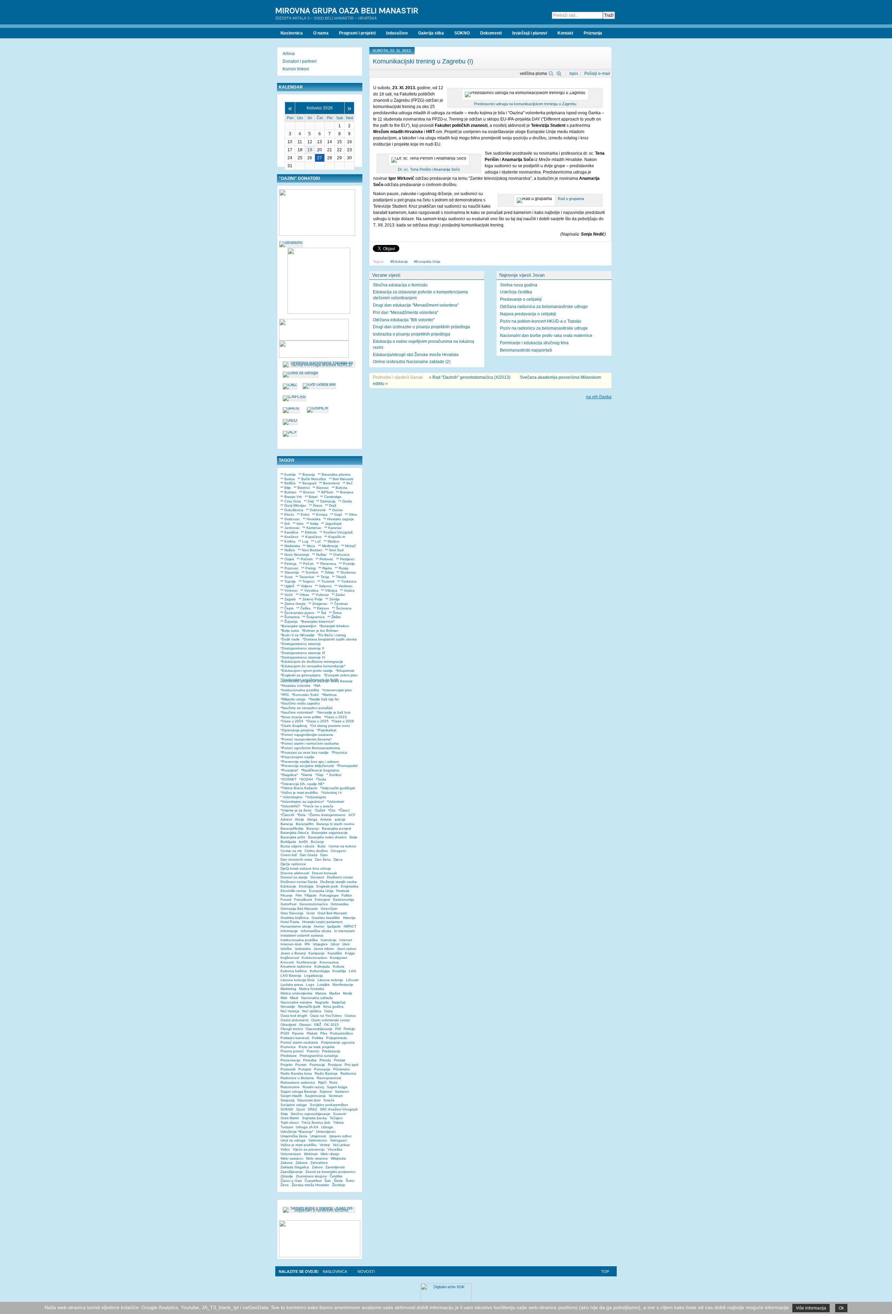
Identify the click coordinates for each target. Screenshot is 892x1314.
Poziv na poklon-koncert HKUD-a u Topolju (540, 321)
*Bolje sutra (289, 630)
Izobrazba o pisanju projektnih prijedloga (411, 334)
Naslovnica (335, 1271)
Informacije (289, 931)
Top (605, 1271)
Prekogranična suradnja (319, 1056)
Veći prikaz (341, 1145)
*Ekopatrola (345, 671)
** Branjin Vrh (291, 497)
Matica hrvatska (311, 989)
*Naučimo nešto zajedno (300, 703)
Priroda (325, 1060)
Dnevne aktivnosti (294, 873)
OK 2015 (331, 1025)
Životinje (338, 1185)
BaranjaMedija (291, 828)
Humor (319, 926)
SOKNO (286, 1109)
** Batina (287, 479)
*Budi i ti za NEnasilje (297, 635)
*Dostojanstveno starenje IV (302, 657)
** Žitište (334, 617)
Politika (317, 1038)
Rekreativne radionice (297, 1082)
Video (285, 1149)
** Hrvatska (312, 519)
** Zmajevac (318, 604)
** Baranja (307, 474)
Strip (284, 1114)
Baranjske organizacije (330, 833)
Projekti (286, 1065)
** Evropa (320, 514)
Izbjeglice (320, 944)
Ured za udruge (293, 1140)
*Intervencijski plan (337, 690)
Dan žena (323, 859)
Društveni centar (340, 877)
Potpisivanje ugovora (338, 1042)
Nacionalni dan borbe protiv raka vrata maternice (546, 335)
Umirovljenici (326, 1132)
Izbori (335, 944)
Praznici (313, 1051)
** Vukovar (320, 595)
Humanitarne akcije (295, 926)
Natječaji (338, 1002)
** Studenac (346, 572)
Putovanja (322, 1069)
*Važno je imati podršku (299, 792)
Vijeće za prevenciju (309, 1149)
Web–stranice (317, 1158)
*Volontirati (335, 802)
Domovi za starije (294, 877)
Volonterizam (290, 1154)
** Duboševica (291, 510)
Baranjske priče (292, 837)
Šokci (350, 1181)
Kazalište (335, 953)
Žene (284, 1185)
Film (298, 895)
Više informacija (811, 1308)
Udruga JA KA (307, 1127)
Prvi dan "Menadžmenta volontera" (405, 312)
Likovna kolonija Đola (297, 980)
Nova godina (333, 1006)
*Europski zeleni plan (340, 675)
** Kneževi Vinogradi (336, 532)
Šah (327, 1181)
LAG (352, 971)
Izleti (345, 944)
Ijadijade (334, 926)
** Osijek (287, 559)
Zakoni (317, 1167)
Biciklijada (288, 842)
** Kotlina (287, 541)
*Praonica (339, 752)
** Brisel (311, 497)
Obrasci (305, 1025)
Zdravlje (286, 1176)
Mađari (334, 993)
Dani (324, 855)
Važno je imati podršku (298, 1145)
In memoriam (344, 931)
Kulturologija (320, 971)
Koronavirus (329, 962)
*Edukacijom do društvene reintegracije (311, 661)
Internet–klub (291, 944)
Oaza (328, 1011)
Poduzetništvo (341, 1033)
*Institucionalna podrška (299, 690)
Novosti (366, 1271)
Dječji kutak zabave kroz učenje (305, 868)
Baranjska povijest (336, 828)
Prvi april (351, 1065)
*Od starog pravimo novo (330, 726)
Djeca (338, 859)
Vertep (325, 1145)
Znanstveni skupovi (311, 1176)
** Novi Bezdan (310, 550)
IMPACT (350, 926)
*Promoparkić (347, 766)
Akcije (299, 819)
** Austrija (288, 474)
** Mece (309, 546)
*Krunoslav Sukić (305, 695)
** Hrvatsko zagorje (338, 519)
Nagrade (322, 1002)
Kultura (338, 966)
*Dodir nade (290, 639)
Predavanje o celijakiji (521, 299)
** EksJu (287, 514)
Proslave (335, 1065)
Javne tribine (324, 949)
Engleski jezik (327, 886)
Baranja (286, 824)
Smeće (328, 1100)
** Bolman (288, 492)
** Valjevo (304, 586)
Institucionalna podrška (299, 940)
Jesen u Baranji (293, 953)
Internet (345, 940)
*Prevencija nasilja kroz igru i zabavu (309, 761)
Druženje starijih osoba (338, 882)
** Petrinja (288, 564)
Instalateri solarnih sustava (301, 935)
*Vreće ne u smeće (318, 806)
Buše (321, 846)
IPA (307, 944)
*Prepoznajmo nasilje (297, 757)
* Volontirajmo (291, 797)
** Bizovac (321, 488)
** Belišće (288, 483)
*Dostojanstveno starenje (300, 644)
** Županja (289, 621)
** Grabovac (290, 519)
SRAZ (312, 1109)
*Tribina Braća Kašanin (298, 788)
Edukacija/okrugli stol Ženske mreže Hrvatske (416, 354)
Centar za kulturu (342, 846)
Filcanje (286, 895)
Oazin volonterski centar (330, 1020)
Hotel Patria (289, 922)
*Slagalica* (289, 775)
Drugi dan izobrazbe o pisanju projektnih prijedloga (421, 326)
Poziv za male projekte (317, 1047)
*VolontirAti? (290, 806)
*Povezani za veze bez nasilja (304, 752)
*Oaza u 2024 (291, 721)
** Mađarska (290, 546)
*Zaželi (319, 810)
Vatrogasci (338, 1140)
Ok (841, 1308)
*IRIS (284, 695)
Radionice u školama (297, 1078)
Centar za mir (291, 851)
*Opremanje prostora (297, 730)
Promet (301, 1065)
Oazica (350, 1015)
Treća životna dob (315, 1122)
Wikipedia (338, 1158)
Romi (333, 1082)
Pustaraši (287, 1069)
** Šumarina (290, 617)
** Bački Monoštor (312, 479)
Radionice (348, 1073)
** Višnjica (329, 590)
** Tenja (323, 577)
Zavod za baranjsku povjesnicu (330, 1172)
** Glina (351, 514)
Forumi (285, 899)
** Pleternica (326, 564)
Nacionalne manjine (296, 1002)
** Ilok (285, 523)
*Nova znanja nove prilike (300, 717)
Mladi (294, 998)
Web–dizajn (330, 1154)
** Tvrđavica (346, 581)
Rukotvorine (290, 1087)
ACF (351, 815)
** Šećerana (342, 608)
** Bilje (285, 488)
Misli (283, 998)
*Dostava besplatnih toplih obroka (329, 639)
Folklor (346, 895)
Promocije (317, 1065)
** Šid (321, 613)
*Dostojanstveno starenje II (302, 648)
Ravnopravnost (329, 1078)
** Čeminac (339, 604)
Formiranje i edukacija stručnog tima (534, 342)
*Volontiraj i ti (331, 792)
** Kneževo (289, 537)
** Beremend (329, 483)
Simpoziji (287, 1100)
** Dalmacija (326, 501)
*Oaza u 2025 (317, 721)
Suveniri (339, 1114)
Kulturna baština (293, 971)
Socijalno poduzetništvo (329, 1105)
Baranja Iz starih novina (335, 824)
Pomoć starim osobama (299, 1042)
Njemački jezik (309, 1006)
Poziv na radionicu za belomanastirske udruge (544, 328)
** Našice (287, 550)
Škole (338, 1181)
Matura (320, 993)
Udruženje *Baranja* (296, 1132)
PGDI (284, 1033)
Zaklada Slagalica (294, 1167)
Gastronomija (343, 899)
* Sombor (333, 775)
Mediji (347, 993)
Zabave (301, 1163)
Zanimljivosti (335, 1167)
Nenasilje (287, 1006)
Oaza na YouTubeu (326, 1015)
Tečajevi (336, 1118)
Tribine (338, 1122)
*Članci (343, 810)
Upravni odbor (340, 1136)
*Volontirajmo (315, 797)
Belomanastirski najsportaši (526, 350)
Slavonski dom (309, 1100)
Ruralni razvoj (313, 1087)
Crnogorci (338, 851)
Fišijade (311, 895)
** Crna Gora (290, 501)
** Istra (298, 523)
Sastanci (342, 1091)
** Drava (315, 505)
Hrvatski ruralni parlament (322, 922)
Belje (353, 837)
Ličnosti (352, 980)
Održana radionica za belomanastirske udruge (544, 306)
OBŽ (317, 1025)
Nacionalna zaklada (317, 998)
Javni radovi (346, 949)
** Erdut (303, 514)
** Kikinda (309, 532)
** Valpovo (323, 586)
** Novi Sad (334, 550)
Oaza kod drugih (293, 1015)
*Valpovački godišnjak (337, 788)
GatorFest (288, 904)
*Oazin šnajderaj (293, 726)
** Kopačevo (311, 537)
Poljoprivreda (336, 1038)
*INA (317, 685)
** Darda (345, 501)
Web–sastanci (291, 1158)
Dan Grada (308, 855)
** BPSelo (325, 492)
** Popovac (289, 568)
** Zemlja (332, 599)
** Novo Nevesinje (294, 554)
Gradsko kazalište (326, 918)
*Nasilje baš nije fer (323, 699)
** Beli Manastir (341, 479)
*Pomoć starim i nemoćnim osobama (309, 743)
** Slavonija (289, 572)
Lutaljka (323, 984)
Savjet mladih (291, 1096)
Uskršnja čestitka (516, 292)
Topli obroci (289, 1122)
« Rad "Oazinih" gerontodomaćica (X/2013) (469, 377)
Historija (349, 918)
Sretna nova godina (518, 285)
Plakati (312, 1033)
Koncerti (287, 962)
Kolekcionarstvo (314, 958)
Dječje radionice (293, 864)
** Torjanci (307, 581)
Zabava (286, 1163)
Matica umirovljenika (296, 993)
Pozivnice (288, 1047)
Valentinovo (317, 1140)
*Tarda (321, 779)
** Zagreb (288, 599)
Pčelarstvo (341, 1069)
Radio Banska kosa (296, 1073)
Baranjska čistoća (294, 833)
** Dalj (309, 501)
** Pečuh (306, 564)
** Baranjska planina (334, 474)
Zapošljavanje (291, 1172)
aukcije (340, 819)
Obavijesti (288, 1025)
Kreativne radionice (296, 966)
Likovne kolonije (330, 980)
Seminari (336, 1096)
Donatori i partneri (300, 61)
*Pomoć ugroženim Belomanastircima (310, 748)
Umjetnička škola (293, 1136)
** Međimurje (328, 546)
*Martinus (329, 695)
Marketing (288, 989)
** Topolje (288, 581)
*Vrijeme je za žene (296, 810)
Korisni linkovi (296, 69)
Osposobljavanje (319, 1029)
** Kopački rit (334, 537)
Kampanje (316, 953)
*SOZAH (306, 779)
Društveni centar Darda (298, 882)
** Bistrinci (302, 488)
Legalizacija (313, 975)
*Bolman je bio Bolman (320, 630)
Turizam (286, 1127)
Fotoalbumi (303, 899)
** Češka (303, 608)
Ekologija (306, 886)
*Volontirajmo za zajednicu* (302, 802)
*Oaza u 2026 (342, 721)
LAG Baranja (290, 975)
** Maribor (331, 541)
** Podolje (347, 564)
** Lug (303, 541)
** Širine (335, 613)
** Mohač (348, 546)
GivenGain (329, 908)
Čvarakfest (313, 1181)
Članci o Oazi (291, 1181)
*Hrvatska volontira (295, 685)
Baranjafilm (305, 824)
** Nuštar (319, 554)
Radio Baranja (326, 1073)
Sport (300, 1109)
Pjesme (298, 1033)
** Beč (348, 483)
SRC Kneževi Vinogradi (338, 1109)
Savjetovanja (315, 1096)
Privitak (339, 1060)
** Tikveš (339, 577)
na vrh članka (599, 396)
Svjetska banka (314, 1118)
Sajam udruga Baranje (298, 1091)
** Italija (312, 523)
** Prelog (308, 568)
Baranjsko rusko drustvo (327, 837)
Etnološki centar (293, 891)
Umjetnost (318, 1136)
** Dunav (336, 510)
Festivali (342, 891)
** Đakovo (321, 608)
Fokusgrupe (329, 895)
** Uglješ (287, 586)
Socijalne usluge (293, 1105)
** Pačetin (305, 559)
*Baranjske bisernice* (317, 621)
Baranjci (312, 828)
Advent (286, 819)
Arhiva (289, 53)
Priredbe (310, 1060)
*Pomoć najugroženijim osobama (306, 735)
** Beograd (307, 483)
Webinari (311, 1154)
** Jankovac (290, 528)
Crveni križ (288, 855)
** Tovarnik (325, 581)
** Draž (330, 505)
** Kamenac (312, 528)
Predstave (288, 1056)
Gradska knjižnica (294, 918)
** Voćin (286, 595)
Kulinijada (322, 966)
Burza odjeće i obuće (297, 846)
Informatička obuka (316, 931)
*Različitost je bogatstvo (320, 770)
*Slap (319, 775)
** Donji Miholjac (293, 505)
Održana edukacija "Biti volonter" (404, 319)
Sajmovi (326, 1091)
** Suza (286, 577)
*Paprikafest (326, 730)
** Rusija (341, 568)
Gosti (310, 913)
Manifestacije (342, 984)
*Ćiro (332, 810)
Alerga (312, 819)
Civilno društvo (316, 851)
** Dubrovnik (316, 510)
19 (309, 149)
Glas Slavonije (291, 913)
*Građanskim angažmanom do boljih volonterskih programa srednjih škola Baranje (316, 680)
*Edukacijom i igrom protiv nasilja (306, 671)
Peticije (349, 1029)
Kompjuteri (338, 958)
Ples (323, 1033)
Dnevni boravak (324, 873)
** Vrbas (302, 595)
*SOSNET (288, 779)
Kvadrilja (339, 971)
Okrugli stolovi (291, 1029)
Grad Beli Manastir (332, 913)
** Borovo (307, 492)
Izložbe (286, 949)
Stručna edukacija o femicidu (400, 285)
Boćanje (317, 842)
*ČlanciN (287, 815)
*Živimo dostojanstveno (327, 815)
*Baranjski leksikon (334, 626)
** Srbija (327, 572)
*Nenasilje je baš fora (333, 712)
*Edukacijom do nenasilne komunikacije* (312, 666)
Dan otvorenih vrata (296, 859)
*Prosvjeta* (289, 770)
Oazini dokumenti (294, 1020)
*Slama (306, 775)
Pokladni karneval (294, 1038)
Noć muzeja (289, 1011)
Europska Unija (428, 261)
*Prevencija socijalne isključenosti (307, 766)
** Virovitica (309, 590)
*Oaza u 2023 (335, 717)
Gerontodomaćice (313, 904)
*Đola (301, 815)
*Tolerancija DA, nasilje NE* (302, 784)
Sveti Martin (289, 1118)
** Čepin (287, 608)
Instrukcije (329, 940)
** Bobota (339, 488)
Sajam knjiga (337, 1087)
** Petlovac (324, 559)
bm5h (303, 842)
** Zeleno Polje (311, 599)
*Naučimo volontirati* (297, 712)
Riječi (322, 1082)
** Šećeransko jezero (297, 613)
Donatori (317, 877)
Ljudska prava (291, 984)
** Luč (316, 541)
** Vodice (347, 590)
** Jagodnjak (331, 523)
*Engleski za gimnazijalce (300, 675)
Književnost (289, 958)
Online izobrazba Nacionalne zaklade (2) (412, 361)
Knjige (350, 953)
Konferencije (307, 962)
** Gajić (336, 514)
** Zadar (338, 595)
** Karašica (289, 532)
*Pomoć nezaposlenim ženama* (306, 739)
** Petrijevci (345, 559)
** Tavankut (304, 577)
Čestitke (336, 1176)
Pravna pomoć (292, 1051)
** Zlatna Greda (293, 604)
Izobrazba (303, 949)
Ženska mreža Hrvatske (310, 1185)
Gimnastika (339, 904)
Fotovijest (322, 899)
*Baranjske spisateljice (298, 626)
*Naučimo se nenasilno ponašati (306, 708)
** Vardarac (343, 586)
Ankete (326, 819)
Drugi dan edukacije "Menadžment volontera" (416, 305)
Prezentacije (290, 1060)
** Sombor (310, 572)
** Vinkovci (289, 590)
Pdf (338, 1029)
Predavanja (331, 1051)
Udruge (327, 1127)
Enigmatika (350, 886)
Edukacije (400, 261)
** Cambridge (330, 497)
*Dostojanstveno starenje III (302, 653)
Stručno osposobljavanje (310, 1114)
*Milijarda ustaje (293, 699)
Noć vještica (311, 1011)
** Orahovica (339, 554)
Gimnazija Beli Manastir (299, 908)
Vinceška (335, 1149)
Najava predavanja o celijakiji (528, 314)
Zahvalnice (319, 1163)
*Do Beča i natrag (331, 635)
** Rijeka (325, 568)
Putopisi (304, 1069)
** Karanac (333, 528)
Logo (310, 984)
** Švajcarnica (313, 617)
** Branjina (344, 492)
